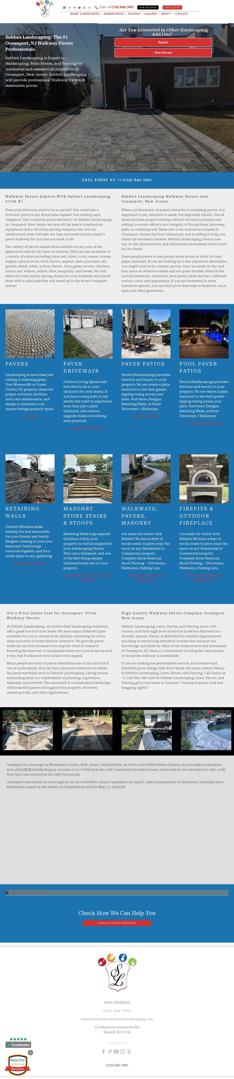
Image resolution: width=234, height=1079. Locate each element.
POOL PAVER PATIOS (204, 423)
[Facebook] (103, 1051)
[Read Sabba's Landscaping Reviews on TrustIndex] (18, 1045)
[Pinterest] (110, 1051)
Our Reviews (148, 7)
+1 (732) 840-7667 (120, 7)
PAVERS (29, 416)
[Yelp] (129, 1051)
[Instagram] (122, 1051)
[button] (117, 892)
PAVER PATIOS (146, 416)
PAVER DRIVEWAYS (88, 428)
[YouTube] (116, 1051)
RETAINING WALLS (30, 564)
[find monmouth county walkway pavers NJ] (147, 711)
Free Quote (172, 7)
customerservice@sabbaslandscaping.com (117, 1019)
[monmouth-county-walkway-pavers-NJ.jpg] (28, 711)
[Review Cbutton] (17, 1065)
